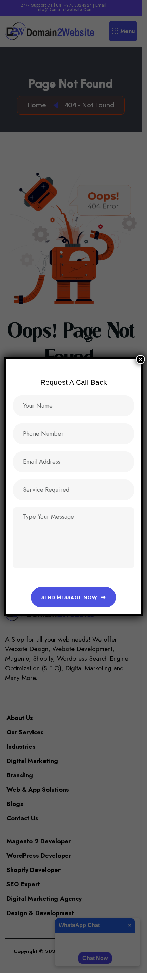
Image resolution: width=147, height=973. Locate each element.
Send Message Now (70, 597)
